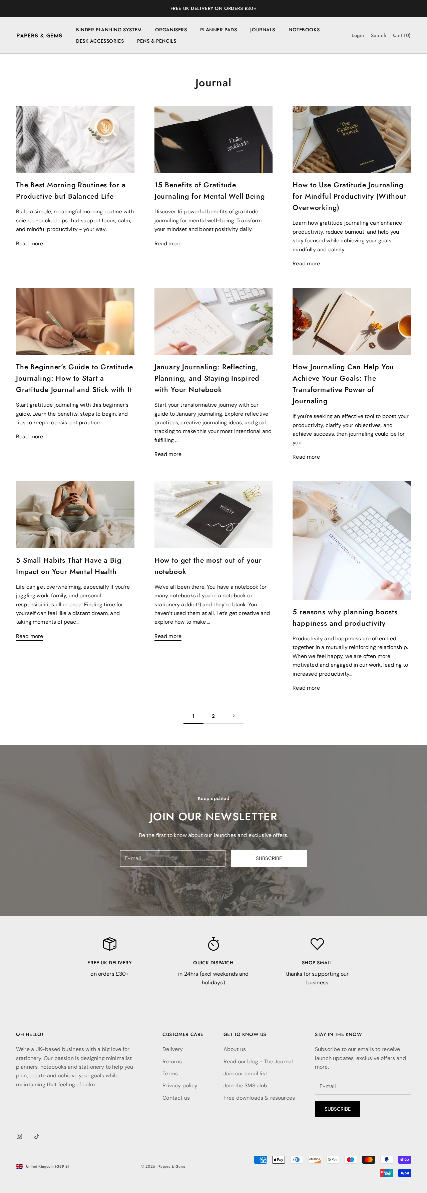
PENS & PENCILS (156, 41)
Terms (170, 1073)
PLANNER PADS (218, 29)
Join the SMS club (246, 1085)
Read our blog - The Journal (258, 1061)
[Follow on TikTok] (36, 1136)
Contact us (176, 1097)
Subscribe (269, 858)
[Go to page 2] (234, 715)
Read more (29, 243)
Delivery (172, 1049)
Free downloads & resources (259, 1097)
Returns (172, 1061)
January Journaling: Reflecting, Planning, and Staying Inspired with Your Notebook (207, 378)
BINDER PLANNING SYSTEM (109, 29)
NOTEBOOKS (304, 29)
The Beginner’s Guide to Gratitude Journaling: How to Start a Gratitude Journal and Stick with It (74, 378)
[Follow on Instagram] (19, 1136)
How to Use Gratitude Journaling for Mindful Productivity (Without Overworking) (349, 196)
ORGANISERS (171, 29)
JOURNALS (262, 29)
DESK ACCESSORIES (100, 41)
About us (235, 1049)
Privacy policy (179, 1085)
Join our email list (245, 1073)
